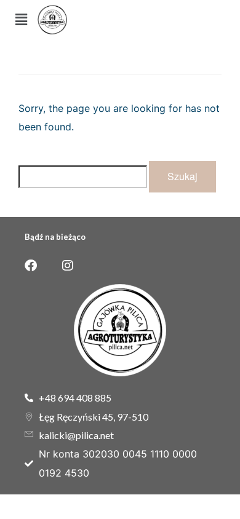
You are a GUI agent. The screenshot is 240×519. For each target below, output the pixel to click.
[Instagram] (68, 266)
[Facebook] (31, 266)
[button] (20, 19)
